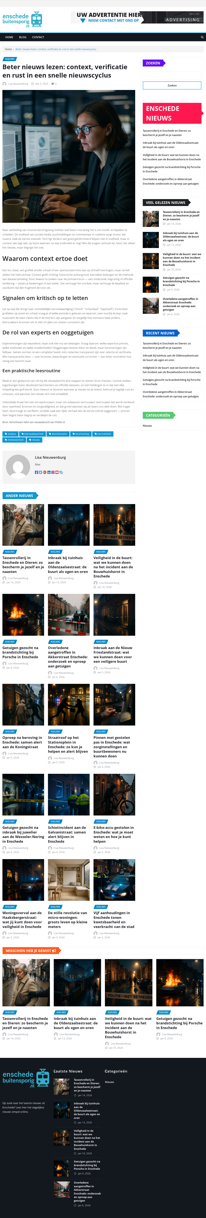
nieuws (36, 439)
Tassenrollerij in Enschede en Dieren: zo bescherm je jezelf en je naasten (23, 564)
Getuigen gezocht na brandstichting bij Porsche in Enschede (20, 652)
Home (9, 37)
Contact (38, 37)
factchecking (82, 433)
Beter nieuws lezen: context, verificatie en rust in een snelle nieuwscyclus (56, 49)
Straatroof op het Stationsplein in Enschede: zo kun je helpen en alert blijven (68, 744)
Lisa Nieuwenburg (18, 83)
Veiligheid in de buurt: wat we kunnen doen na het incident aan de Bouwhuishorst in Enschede (113, 566)
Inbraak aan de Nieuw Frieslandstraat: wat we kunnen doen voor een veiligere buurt (113, 654)
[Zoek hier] (202, 37)
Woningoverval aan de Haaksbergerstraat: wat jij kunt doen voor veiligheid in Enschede (22, 919)
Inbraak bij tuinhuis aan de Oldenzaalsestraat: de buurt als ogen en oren (68, 564)
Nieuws (147, 425)
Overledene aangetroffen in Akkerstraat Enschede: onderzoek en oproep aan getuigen (68, 656)
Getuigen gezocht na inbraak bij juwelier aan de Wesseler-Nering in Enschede (23, 834)
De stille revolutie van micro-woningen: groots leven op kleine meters (67, 919)
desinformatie (59, 433)
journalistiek (104, 433)
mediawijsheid (15, 439)
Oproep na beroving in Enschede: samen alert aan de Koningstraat (22, 742)
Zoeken (153, 63)
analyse (12, 433)
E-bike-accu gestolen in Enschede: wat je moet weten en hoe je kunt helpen (114, 834)
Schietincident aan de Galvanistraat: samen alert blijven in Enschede (67, 834)
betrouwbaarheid (33, 433)
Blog (23, 37)
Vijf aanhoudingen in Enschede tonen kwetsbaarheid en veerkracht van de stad (114, 919)
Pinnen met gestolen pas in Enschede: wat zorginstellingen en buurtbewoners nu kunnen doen (112, 746)
